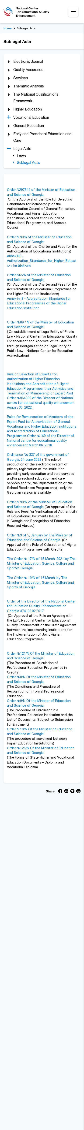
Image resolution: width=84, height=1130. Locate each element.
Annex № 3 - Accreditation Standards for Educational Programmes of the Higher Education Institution (39, 303)
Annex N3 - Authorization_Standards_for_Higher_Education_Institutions (42, 260)
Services (20, 77)
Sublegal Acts (28, 162)
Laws (21, 156)
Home (7, 28)
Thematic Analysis (28, 86)
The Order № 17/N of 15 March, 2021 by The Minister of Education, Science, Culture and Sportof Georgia (41, 563)
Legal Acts (22, 148)
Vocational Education (31, 117)
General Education (28, 125)
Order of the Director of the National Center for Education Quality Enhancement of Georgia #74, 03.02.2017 (41, 606)
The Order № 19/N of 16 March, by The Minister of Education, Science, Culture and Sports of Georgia (40, 582)
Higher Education (27, 109)
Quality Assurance (28, 69)
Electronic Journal (28, 61)
